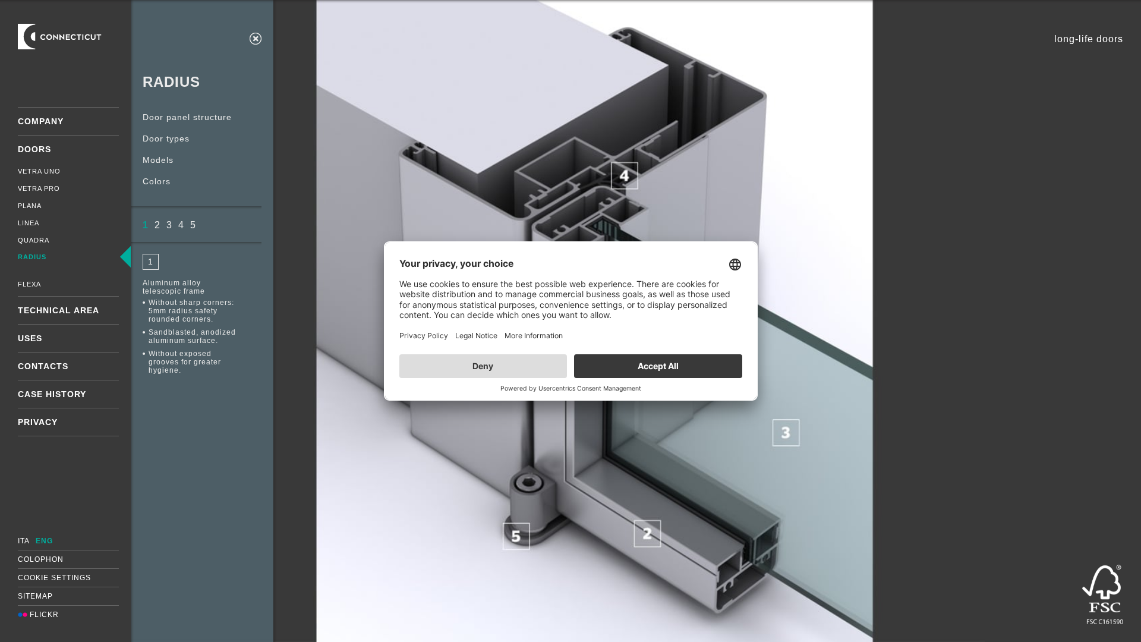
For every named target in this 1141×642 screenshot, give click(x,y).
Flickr (43, 614)
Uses (30, 338)
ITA (24, 541)
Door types (166, 138)
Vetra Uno (39, 171)
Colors (157, 181)
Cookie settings (54, 578)
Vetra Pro (39, 188)
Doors (34, 149)
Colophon (41, 559)
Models (158, 160)
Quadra (33, 240)
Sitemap (35, 596)
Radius (32, 256)
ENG (44, 541)
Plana (30, 205)
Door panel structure (187, 117)
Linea (28, 222)
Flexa (29, 284)
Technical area (58, 310)
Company (41, 121)
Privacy (38, 422)
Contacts (43, 366)
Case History (52, 394)
